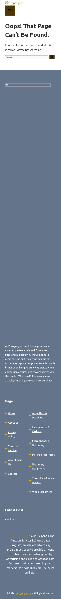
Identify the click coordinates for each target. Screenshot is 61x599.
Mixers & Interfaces (43, 454)
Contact (12, 473)
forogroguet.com (17, 535)
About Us (13, 422)
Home (11, 413)
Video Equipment (42, 491)
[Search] (52, 57)
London (9, 519)
